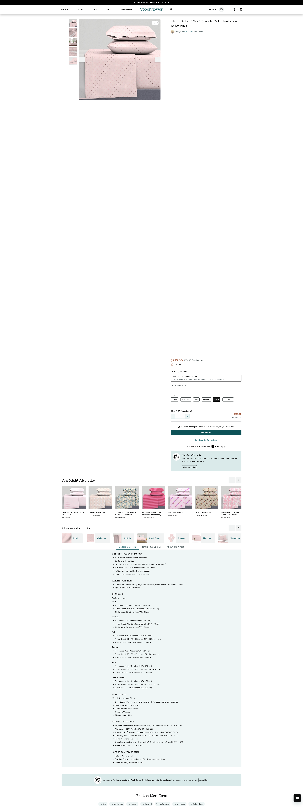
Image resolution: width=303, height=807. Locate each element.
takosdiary (188, 31)
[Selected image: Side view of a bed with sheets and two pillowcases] (73, 23)
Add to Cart (206, 433)
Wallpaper (65, 9)
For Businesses (126, 9)
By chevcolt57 (172, 515)
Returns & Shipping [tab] (151, 547)
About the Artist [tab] (175, 547)
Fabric (109, 9)
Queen (206, 399)
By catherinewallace (201, 515)
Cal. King (228, 399)
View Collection (189, 467)
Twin (174, 399)
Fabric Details (179, 385)
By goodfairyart (226, 517)
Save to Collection (206, 440)
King (217, 399)
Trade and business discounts (151, 2)
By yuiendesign (120, 517)
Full (196, 399)
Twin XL (185, 399)
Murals (80, 9)
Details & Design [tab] (127, 547)
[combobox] (212, 9)
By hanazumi (66, 517)
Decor (95, 9)
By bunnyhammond (148, 517)
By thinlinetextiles (94, 515)
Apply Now (203, 780)
